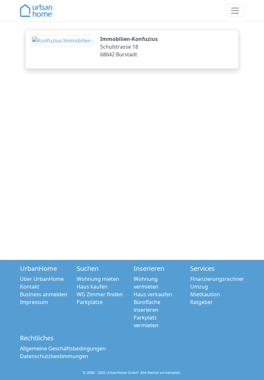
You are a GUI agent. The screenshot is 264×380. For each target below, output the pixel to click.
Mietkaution (205, 294)
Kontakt (29, 286)
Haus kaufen (92, 286)
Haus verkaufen (153, 294)
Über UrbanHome (42, 278)
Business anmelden (43, 294)
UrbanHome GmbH (122, 372)
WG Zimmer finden (100, 294)
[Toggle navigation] (235, 10)
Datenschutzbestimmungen (54, 356)
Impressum (34, 302)
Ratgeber (201, 302)
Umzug (199, 286)
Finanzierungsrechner (217, 278)
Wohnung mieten (98, 278)
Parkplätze (90, 302)
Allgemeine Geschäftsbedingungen (63, 348)
